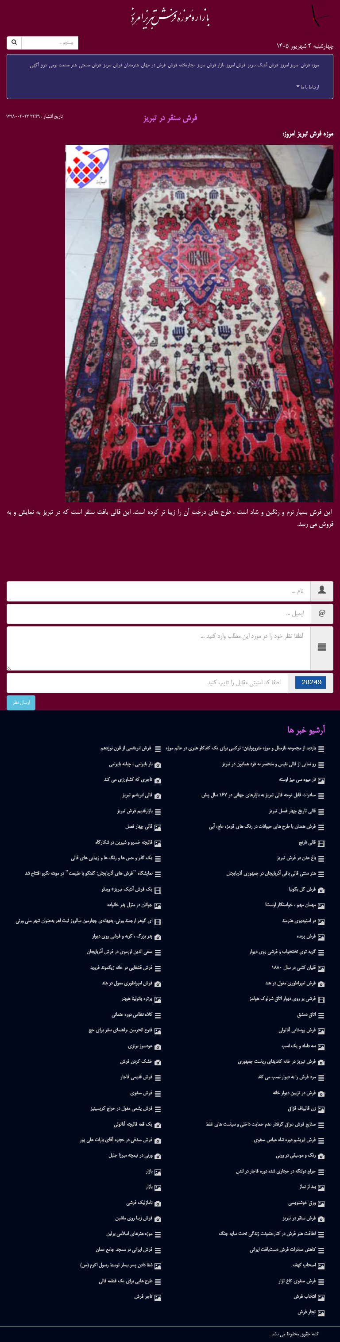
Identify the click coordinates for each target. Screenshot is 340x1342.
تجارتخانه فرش (181, 65)
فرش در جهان (153, 65)
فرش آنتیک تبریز (262, 65)
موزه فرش (310, 65)
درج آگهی (38, 65)
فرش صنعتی (90, 65)
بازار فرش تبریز (210, 65)
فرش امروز (235, 65)
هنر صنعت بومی (63, 65)
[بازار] (157, 1172)
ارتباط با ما (310, 88)
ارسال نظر (21, 703)
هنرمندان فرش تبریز (121, 65)
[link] (170, 18)
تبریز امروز (289, 65)
